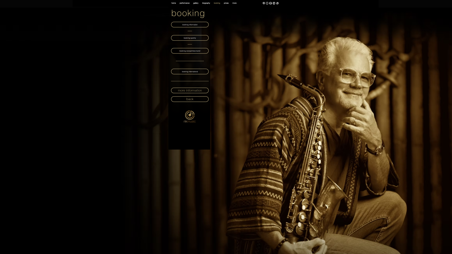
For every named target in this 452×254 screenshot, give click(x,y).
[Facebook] (270, 3)
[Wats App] (277, 3)
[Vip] (274, 3)
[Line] (263, 3)
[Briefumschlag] (267, 3)
